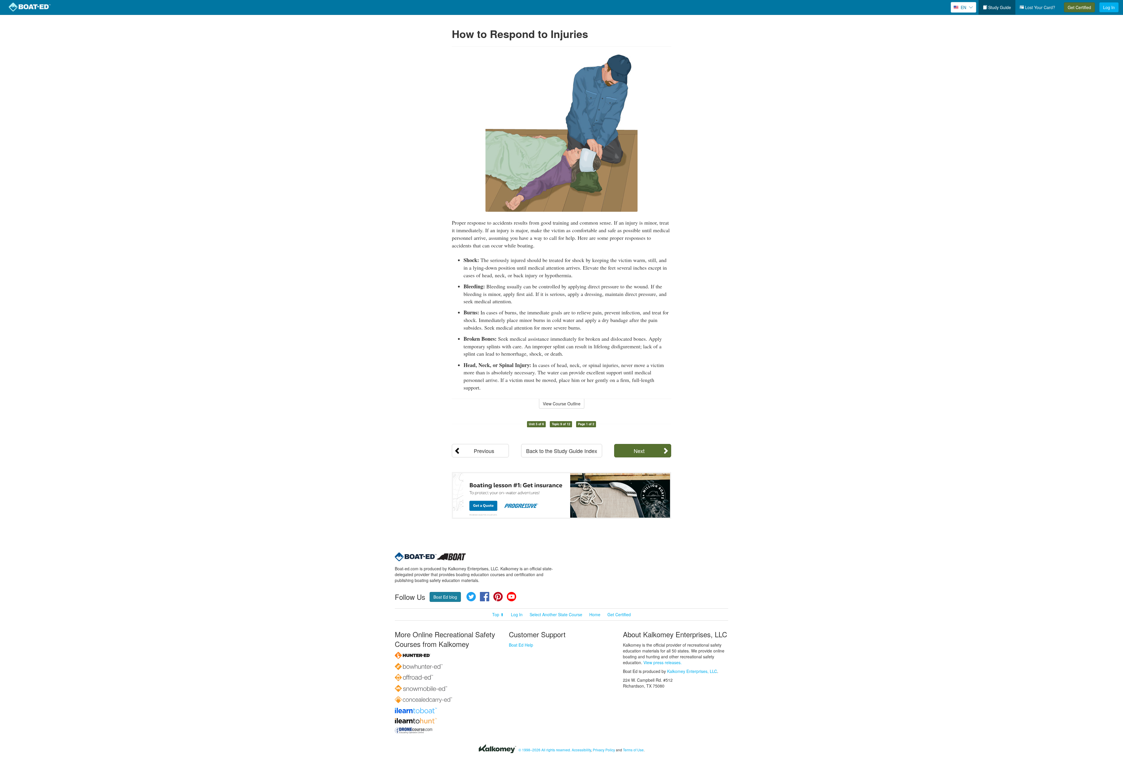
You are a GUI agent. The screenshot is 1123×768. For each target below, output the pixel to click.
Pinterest (498, 596)
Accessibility (581, 749)
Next (639, 450)
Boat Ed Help (521, 645)
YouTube (511, 596)
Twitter (471, 596)
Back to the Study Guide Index (561, 450)
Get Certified (1079, 7)
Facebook (484, 596)
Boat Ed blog (445, 597)
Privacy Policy (604, 749)
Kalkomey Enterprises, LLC (692, 671)
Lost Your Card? (1039, 7)
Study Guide (999, 7)
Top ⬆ (498, 614)
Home (594, 614)
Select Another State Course (556, 614)
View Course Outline (562, 404)
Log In (1109, 7)
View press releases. (662, 662)
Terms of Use (633, 749)
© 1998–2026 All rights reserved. (545, 749)
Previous (484, 450)
